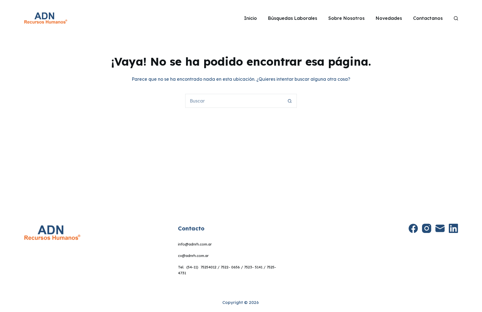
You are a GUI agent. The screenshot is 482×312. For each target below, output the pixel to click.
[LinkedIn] (453, 228)
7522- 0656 (230, 267)
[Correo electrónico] (440, 228)
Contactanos (428, 18)
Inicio (250, 18)
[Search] (456, 18)
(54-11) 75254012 (201, 267)
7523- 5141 (253, 267)
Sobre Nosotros (346, 18)
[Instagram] (426, 228)
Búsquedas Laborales (292, 18)
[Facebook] (413, 228)
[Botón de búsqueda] (290, 101)
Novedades (389, 18)
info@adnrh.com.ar (195, 244)
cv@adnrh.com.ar (193, 255)
